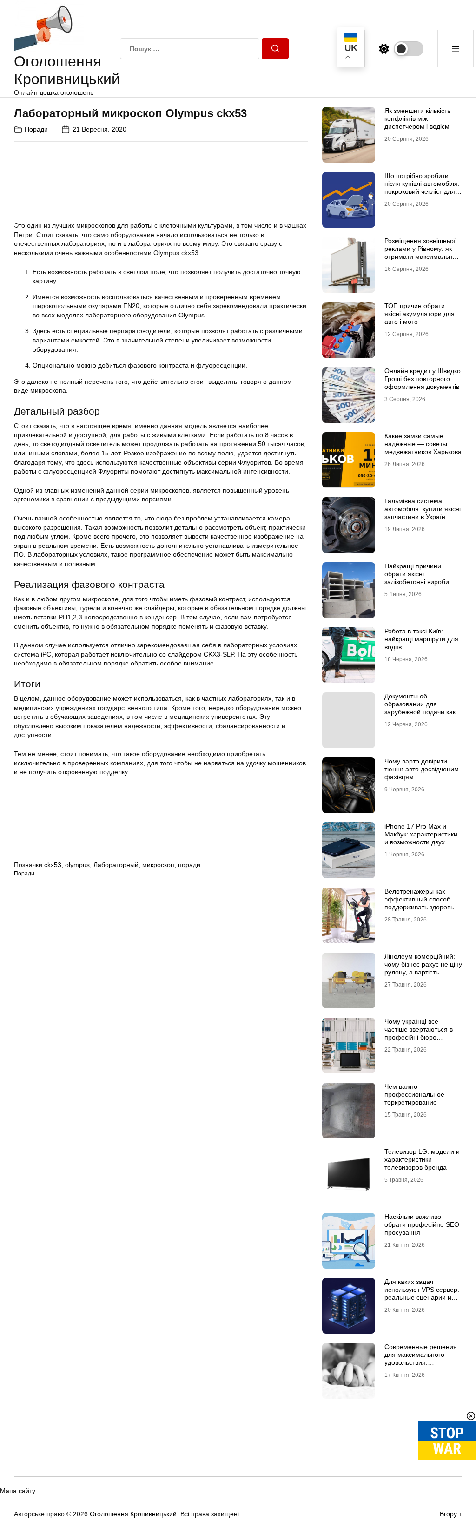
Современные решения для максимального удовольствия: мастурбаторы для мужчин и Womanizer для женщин (422, 1366)
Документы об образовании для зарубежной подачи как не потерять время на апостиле (420, 711)
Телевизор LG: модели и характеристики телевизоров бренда (422, 1159)
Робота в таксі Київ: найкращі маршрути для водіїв (421, 639)
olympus (77, 864)
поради (189, 864)
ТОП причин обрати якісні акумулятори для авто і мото (419, 313)
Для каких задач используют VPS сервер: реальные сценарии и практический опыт (421, 1293)
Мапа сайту (17, 1490)
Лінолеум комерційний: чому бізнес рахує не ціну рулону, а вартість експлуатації (423, 968)
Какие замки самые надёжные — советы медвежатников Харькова (423, 443)
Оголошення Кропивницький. (134, 1514)
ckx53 (52, 864)
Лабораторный (116, 864)
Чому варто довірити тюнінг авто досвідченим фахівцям (421, 769)
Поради (36, 129)
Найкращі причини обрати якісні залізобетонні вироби (416, 574)
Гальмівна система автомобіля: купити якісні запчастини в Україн (422, 508)
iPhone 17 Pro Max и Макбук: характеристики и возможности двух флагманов (420, 837)
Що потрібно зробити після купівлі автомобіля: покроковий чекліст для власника (422, 187)
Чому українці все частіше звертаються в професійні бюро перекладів (418, 1033)
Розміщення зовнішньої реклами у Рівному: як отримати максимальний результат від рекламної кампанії (422, 256)
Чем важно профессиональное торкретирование (414, 1094)
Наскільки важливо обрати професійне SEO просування (421, 1224)
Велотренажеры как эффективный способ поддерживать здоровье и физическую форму (420, 903)
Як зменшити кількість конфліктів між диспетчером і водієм (417, 118)
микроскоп (158, 864)
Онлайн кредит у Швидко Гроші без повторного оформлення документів (422, 378)
